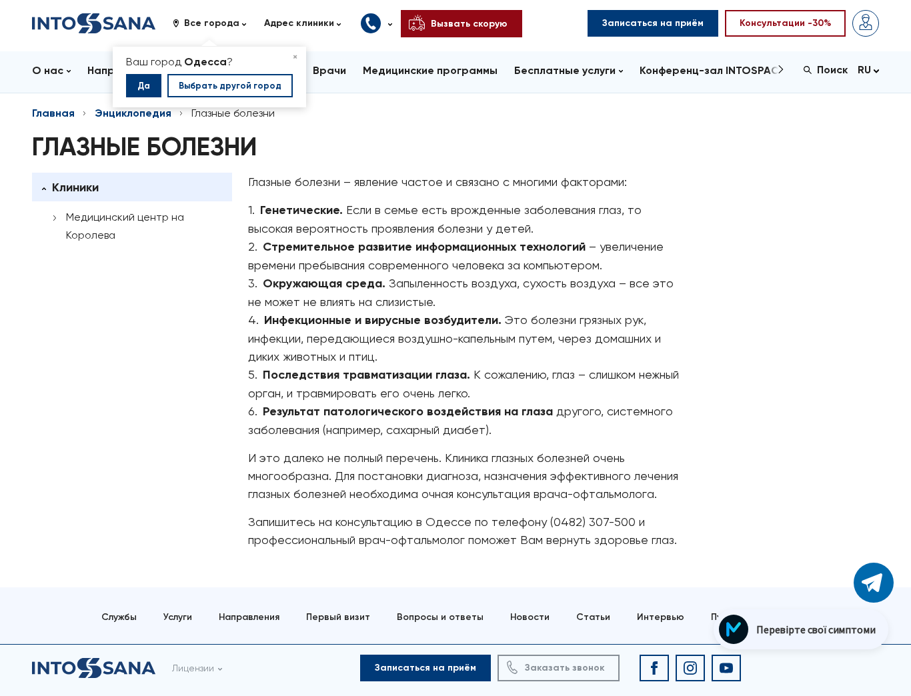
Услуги (177, 617)
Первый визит (338, 617)
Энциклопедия (133, 113)
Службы (119, 617)
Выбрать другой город (230, 86)
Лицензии (193, 668)
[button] (214, 23)
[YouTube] (726, 668)
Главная (53, 113)
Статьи (593, 617)
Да (143, 86)
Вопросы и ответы (440, 617)
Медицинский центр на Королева (125, 226)
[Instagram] (690, 668)
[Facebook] (654, 668)
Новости (530, 617)
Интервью (660, 617)
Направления (249, 617)
